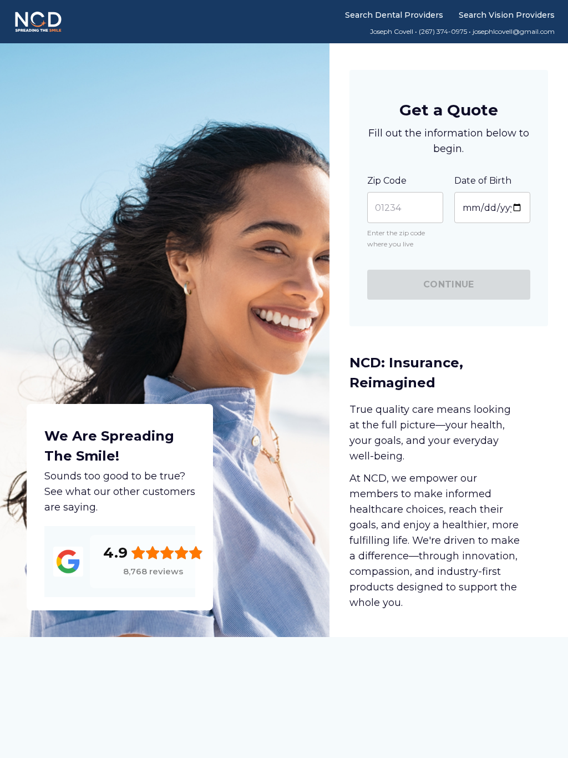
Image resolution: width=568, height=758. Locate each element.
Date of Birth (482, 180)
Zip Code (387, 180)
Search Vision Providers (507, 15)
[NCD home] (38, 21)
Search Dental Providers (394, 15)
